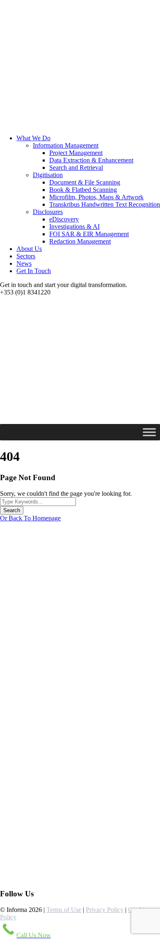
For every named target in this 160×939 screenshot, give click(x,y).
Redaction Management (80, 241)
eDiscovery (64, 219)
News (24, 263)
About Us (29, 248)
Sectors (25, 256)
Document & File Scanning (84, 182)
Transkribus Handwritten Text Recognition (104, 204)
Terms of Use (63, 909)
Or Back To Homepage (30, 518)
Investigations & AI (74, 226)
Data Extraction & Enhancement (91, 160)
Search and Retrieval (76, 167)
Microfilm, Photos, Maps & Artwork (96, 197)
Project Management (76, 152)
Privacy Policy (104, 909)
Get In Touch (33, 270)
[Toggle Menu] (149, 432)
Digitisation (48, 174)
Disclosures (48, 211)
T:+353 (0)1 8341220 (32, 861)
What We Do (33, 137)
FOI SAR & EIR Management (89, 233)
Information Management (65, 145)
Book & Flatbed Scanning (83, 189)
